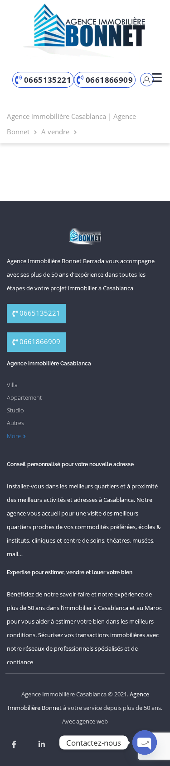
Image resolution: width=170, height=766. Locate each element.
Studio (15, 410)
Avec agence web (85, 721)
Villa (12, 385)
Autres (15, 423)
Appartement (24, 397)
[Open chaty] (144, 742)
